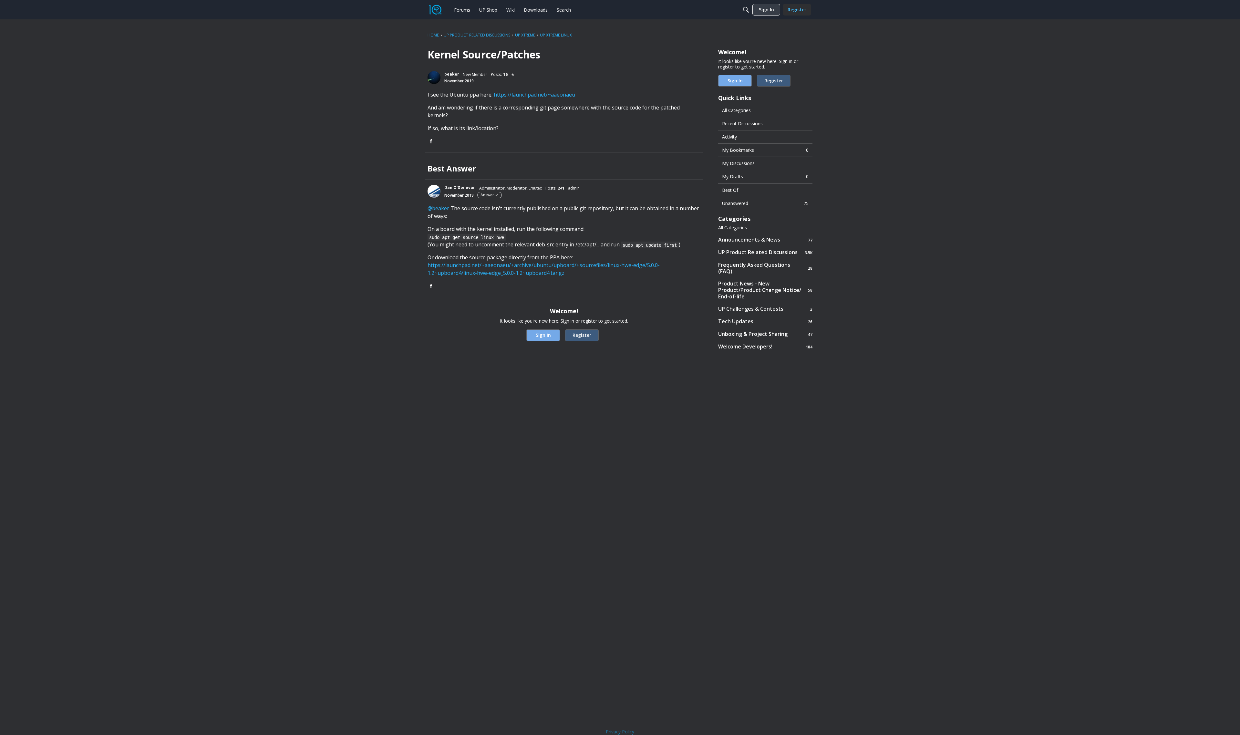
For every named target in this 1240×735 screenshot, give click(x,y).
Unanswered (765, 203)
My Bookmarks (765, 150)
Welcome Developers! (765, 346)
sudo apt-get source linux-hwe (466, 237)
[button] (434, 77)
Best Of (730, 190)
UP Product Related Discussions (765, 252)
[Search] (746, 10)
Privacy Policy (620, 732)
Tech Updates (765, 321)
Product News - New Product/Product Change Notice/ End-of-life (765, 290)
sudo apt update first (650, 245)
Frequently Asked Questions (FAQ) (765, 268)
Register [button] (582, 335)
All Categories (736, 110)
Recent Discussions (742, 123)
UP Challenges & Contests (765, 308)
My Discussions (738, 163)
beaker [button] (451, 74)
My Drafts (765, 176)
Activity (729, 137)
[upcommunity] (435, 9)
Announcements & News (765, 239)
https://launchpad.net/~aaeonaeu (534, 94)
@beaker (438, 208)
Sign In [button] (543, 335)
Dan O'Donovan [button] (460, 187)
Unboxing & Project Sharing (765, 334)
